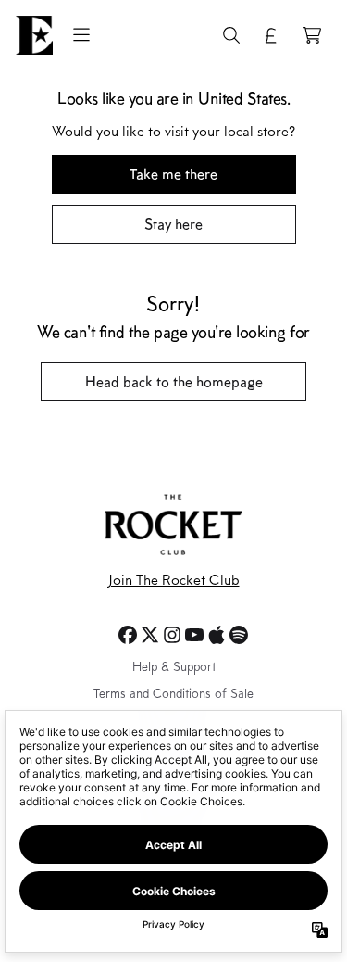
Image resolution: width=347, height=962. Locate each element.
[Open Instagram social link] (172, 634)
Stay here (173, 224)
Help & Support (174, 668)
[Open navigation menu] (81, 35)
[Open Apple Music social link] (216, 634)
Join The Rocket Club (174, 581)
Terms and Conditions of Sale (173, 695)
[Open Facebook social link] (127, 634)
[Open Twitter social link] (150, 634)
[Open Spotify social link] (238, 634)
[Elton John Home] (34, 35)
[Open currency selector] (271, 35)
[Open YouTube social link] (194, 634)
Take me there (173, 174)
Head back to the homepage (174, 381)
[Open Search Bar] (230, 35)
